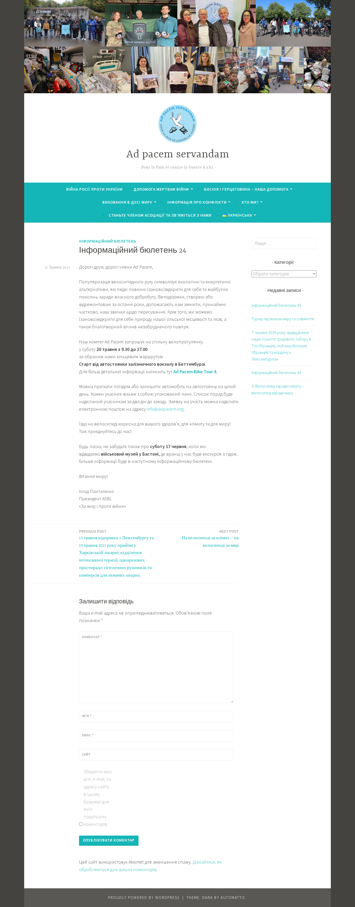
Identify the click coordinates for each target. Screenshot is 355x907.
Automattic (233, 897)
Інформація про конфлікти (197, 202)
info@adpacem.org (165, 409)
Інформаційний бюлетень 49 (276, 305)
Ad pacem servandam (177, 155)
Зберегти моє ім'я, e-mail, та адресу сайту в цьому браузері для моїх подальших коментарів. (97, 798)
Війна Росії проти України (94, 189)
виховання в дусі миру (127, 202)
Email (88, 735)
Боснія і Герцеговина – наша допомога (246, 189)
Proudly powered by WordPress (144, 897)
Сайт (86, 754)
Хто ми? (250, 202)
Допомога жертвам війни (161, 189)
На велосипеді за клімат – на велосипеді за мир (210, 538)
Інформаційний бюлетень (107, 241)
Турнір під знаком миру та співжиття (283, 318)
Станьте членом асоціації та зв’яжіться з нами (160, 215)
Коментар (92, 637)
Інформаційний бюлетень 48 (276, 372)
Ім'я (86, 715)
